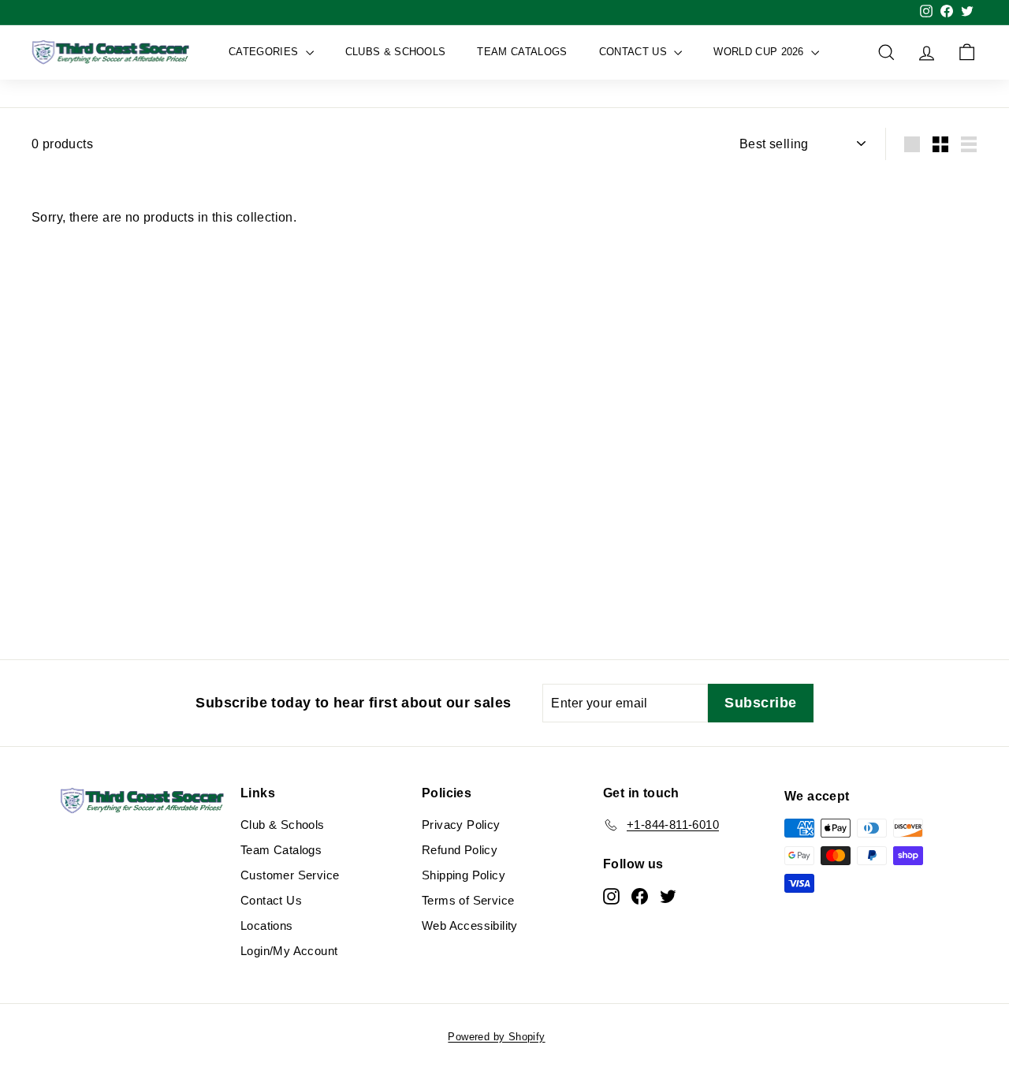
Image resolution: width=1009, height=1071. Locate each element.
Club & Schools (282, 824)
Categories (265, 52)
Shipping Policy (463, 875)
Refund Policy (459, 849)
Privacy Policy (461, 824)
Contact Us (635, 52)
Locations (266, 925)
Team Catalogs (522, 52)
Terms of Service (468, 900)
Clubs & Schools (395, 52)
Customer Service (289, 875)
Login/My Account (288, 950)
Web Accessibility (470, 925)
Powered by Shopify (496, 1037)
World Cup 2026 (760, 52)
